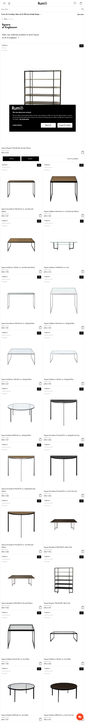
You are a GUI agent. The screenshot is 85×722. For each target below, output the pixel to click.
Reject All (48, 125)
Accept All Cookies (65, 125)
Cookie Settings (17, 125)
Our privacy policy (24, 119)
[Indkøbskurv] (81, 3)
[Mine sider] (9, 3)
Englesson (11, 27)
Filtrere (12, 159)
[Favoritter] (75, 3)
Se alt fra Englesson (9, 37)
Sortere (30, 159)
